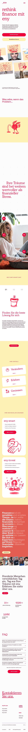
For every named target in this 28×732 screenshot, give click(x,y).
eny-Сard (4, 712)
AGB (9, 729)
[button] (14, 641)
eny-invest (4, 710)
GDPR (24, 729)
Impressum (4, 729)
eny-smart (4, 708)
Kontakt (21, 717)
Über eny (21, 715)
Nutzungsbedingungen (17, 729)
